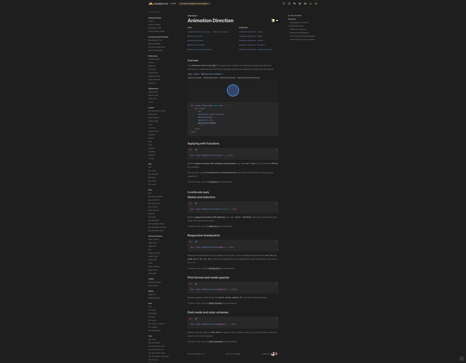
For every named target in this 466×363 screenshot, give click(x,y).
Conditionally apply (295, 26)
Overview (292, 19)
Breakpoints (214, 268)
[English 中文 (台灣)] (310, 3)
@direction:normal (211, 74)
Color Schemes (216, 341)
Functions (213, 182)
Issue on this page (233, 354)
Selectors (213, 226)
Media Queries (215, 303)
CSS (214, 65)
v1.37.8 (173, 4)
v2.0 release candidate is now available (193, 3)
